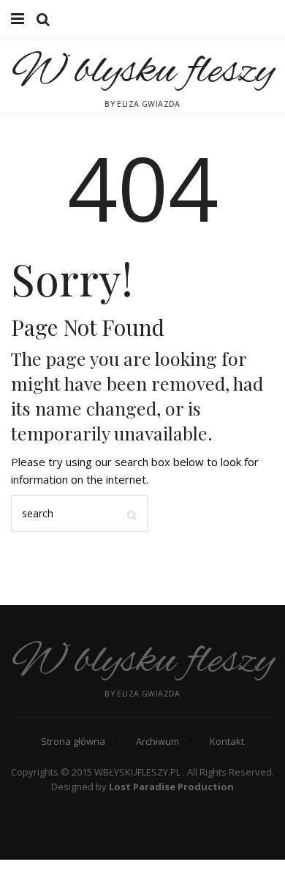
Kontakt (227, 741)
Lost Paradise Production (171, 786)
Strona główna (73, 741)
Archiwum (157, 741)
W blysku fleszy (143, 71)
